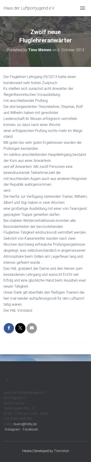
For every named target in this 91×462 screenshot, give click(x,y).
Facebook (30, 429)
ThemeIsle (61, 451)
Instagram (12, 429)
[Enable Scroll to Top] (82, 453)
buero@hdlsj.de (25, 424)
